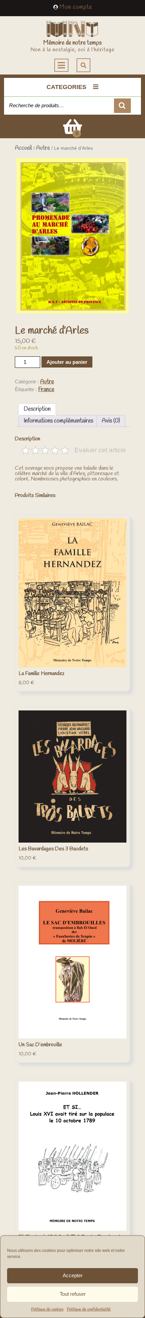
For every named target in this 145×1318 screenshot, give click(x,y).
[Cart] (72, 131)
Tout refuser (73, 1294)
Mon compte (76, 7)
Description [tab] (37, 409)
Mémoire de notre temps (72, 43)
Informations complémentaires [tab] (58, 421)
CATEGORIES (66, 87)
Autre (43, 148)
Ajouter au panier (67, 362)
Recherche (122, 105)
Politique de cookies (47, 1309)
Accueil (23, 148)
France (46, 389)
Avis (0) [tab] (111, 421)
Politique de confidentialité (89, 1309)
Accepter (73, 1275)
